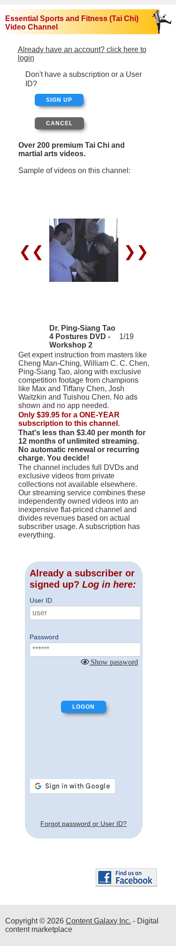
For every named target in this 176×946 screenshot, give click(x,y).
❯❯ (134, 251)
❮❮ (33, 251)
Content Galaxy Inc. (98, 921)
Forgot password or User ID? (83, 823)
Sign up (59, 100)
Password (44, 637)
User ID (41, 600)
